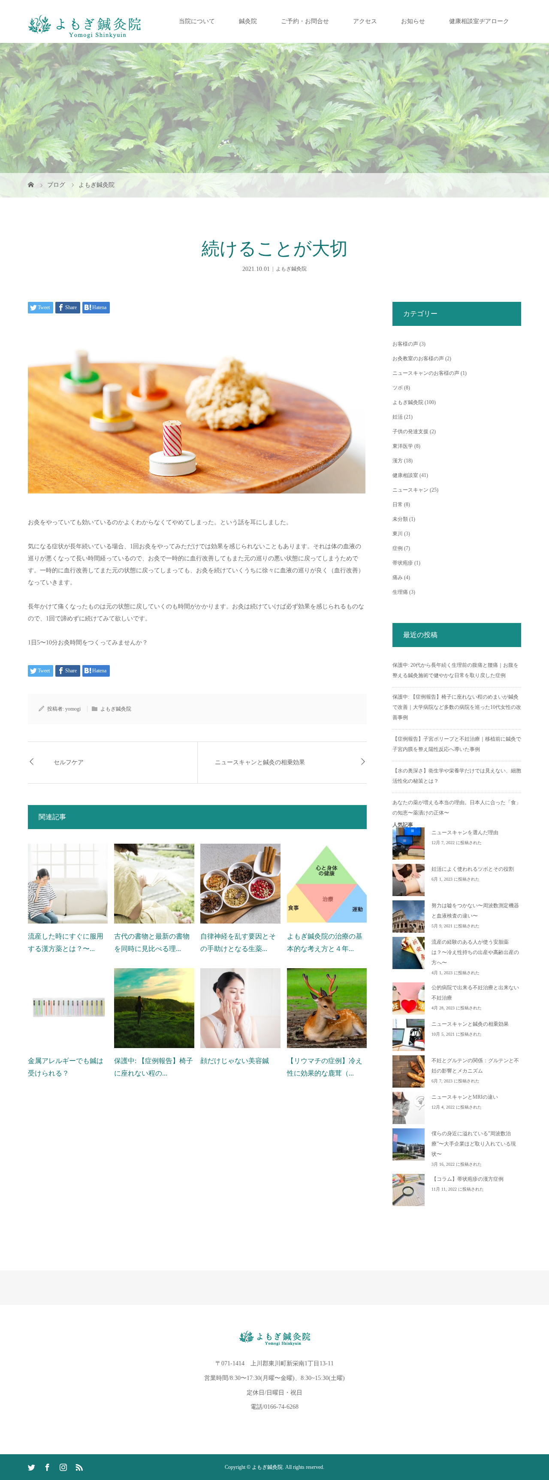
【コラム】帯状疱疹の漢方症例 (467, 1179)
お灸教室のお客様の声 (418, 359)
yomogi (73, 709)
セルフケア (69, 762)
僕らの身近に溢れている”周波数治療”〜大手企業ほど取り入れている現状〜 (473, 1144)
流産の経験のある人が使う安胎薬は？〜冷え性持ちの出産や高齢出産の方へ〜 (475, 952)
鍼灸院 (248, 21)
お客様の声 (405, 344)
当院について (197, 21)
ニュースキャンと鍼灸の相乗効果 (260, 762)
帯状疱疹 (402, 563)
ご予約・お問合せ (305, 21)
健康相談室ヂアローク (479, 21)
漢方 (397, 461)
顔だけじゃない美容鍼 (234, 1060)
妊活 (397, 417)
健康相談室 (405, 475)
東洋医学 (402, 446)
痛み (397, 577)
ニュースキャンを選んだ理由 (464, 833)
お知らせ (413, 21)
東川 (397, 534)
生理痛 (400, 592)
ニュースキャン (410, 490)
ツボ (397, 388)
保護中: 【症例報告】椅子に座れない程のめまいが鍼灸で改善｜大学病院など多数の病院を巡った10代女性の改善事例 (456, 707)
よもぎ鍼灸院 (291, 269)
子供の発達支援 (410, 432)
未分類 (400, 519)
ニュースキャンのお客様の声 (425, 373)
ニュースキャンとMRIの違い (464, 1097)
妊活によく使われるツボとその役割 (472, 869)
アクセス (365, 21)
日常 (397, 504)
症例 (397, 548)
